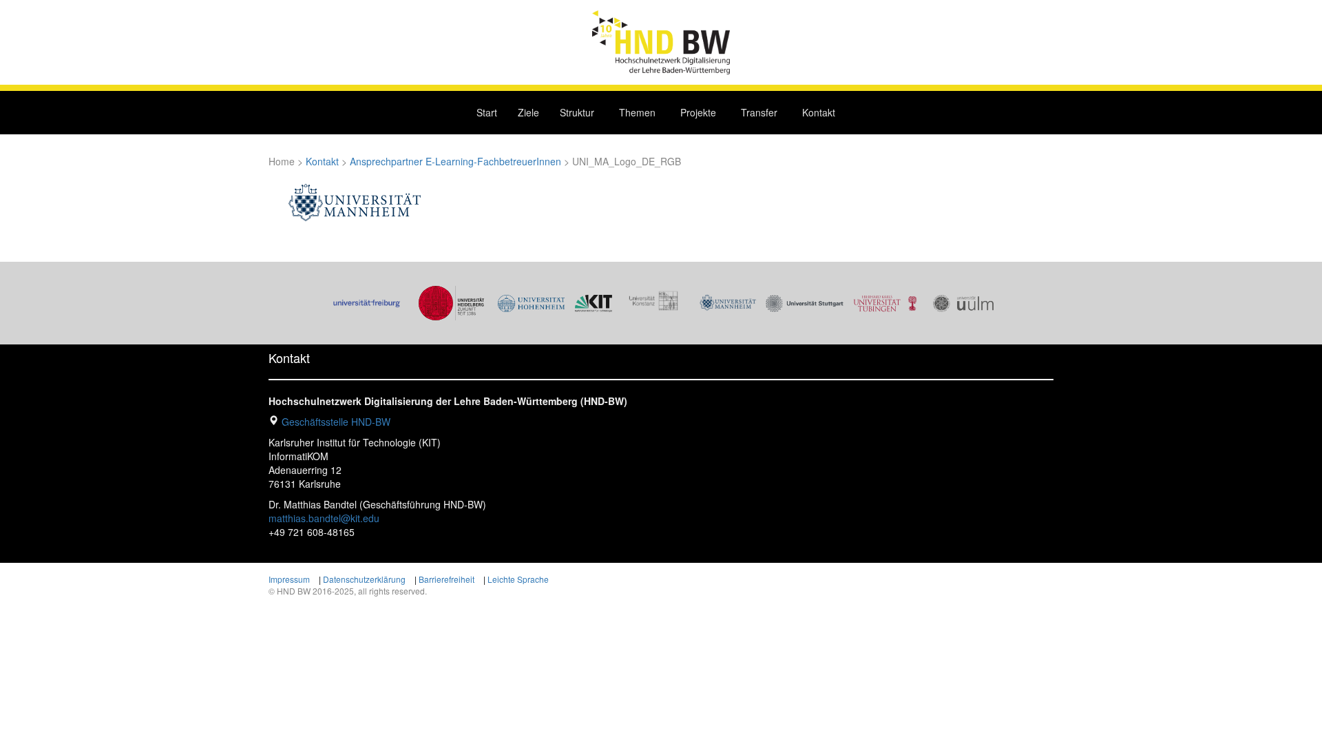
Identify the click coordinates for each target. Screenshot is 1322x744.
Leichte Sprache (518, 579)
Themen (637, 112)
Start (486, 112)
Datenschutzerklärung (364, 579)
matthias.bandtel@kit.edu (324, 518)
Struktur (577, 112)
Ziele (528, 112)
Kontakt (818, 112)
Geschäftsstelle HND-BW (336, 421)
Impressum (289, 579)
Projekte (698, 112)
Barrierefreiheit (446, 579)
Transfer (759, 112)
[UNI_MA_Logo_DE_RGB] (355, 203)
